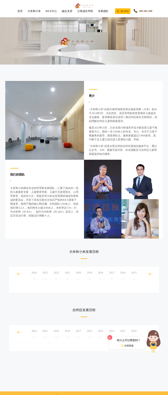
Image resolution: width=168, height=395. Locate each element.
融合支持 (67, 11)
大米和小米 (34, 11)
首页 (20, 11)
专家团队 (103, 11)
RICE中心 (51, 11)
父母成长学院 (85, 11)
